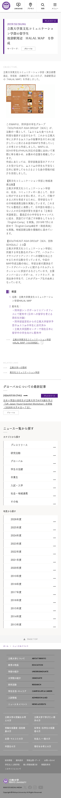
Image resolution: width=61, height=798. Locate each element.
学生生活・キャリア (17, 691)
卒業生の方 (10, 746)
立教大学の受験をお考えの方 (15, 718)
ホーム (5, 646)
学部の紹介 (13, 671)
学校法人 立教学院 (12, 764)
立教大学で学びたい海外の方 (44, 718)
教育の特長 (13, 664)
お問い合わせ (49, 760)
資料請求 (19, 760)
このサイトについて (13, 768)
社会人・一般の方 (42, 738)
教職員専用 (45, 764)
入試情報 (12, 697)
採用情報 (8, 760)
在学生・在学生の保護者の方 (44, 729)
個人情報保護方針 (30, 764)
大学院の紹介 (14, 678)
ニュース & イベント (17, 704)
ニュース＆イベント (20, 646)
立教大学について (16, 658)
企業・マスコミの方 (14, 738)
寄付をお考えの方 (42, 746)
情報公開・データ (33, 760)
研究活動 (12, 684)
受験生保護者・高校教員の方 (15, 729)
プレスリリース (50, 20)
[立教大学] (6, 6)
